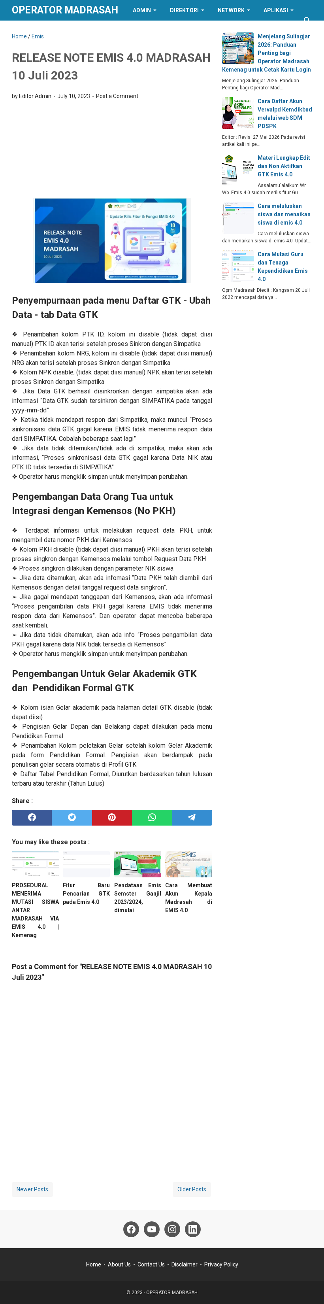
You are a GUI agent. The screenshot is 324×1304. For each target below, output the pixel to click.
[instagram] (172, 1229)
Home (93, 1264)
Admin (142, 10)
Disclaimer (184, 1264)
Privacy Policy (221, 1264)
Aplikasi (276, 10)
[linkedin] (193, 1229)
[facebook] (32, 818)
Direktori (184, 10)
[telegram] (192, 818)
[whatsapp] (152, 818)
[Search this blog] (307, 20)
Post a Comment (117, 96)
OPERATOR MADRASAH (65, 10)
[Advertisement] (112, 151)
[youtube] (152, 1229)
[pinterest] (112, 818)
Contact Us (151, 1264)
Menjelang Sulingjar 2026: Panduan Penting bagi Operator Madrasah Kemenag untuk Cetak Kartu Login (266, 53)
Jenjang (31, 31)
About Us (119, 1264)
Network (231, 10)
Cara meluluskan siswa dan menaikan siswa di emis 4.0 (284, 214)
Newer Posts (32, 1189)
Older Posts (191, 1189)
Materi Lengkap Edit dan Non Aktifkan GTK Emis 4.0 (284, 166)
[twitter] (72, 818)
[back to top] (308, 1286)
